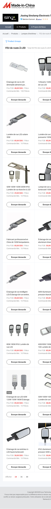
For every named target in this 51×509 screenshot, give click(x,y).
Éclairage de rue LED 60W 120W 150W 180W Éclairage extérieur (18, 399)
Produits (22, 27)
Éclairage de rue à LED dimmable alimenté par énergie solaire (16, 85)
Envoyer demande (18, 100)
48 (27, 476)
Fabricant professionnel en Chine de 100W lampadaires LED (18, 242)
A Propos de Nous (38, 27)
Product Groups (14, 41)
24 (16, 477)
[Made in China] (19, 5)
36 (21, 476)
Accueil (8, 27)
